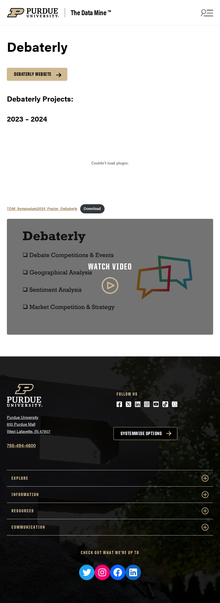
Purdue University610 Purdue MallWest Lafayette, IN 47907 (28, 424)
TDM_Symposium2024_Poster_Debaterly (42, 208)
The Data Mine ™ (91, 12)
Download (92, 208)
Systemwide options (141, 433)
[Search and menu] (206, 12)
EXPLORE (19, 478)
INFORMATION (25, 494)
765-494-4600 (21, 445)
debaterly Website (33, 74)
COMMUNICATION (28, 527)
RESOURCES (22, 510)
